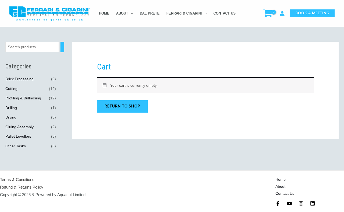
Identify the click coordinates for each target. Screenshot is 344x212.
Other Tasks (15, 146)
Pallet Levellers (18, 136)
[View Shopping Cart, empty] (267, 13)
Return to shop (122, 106)
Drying (10, 117)
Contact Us (284, 193)
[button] (130, 13)
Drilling (11, 108)
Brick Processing (19, 79)
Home (280, 179)
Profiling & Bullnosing (23, 98)
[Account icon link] (282, 13)
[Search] (62, 47)
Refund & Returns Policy (21, 187)
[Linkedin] (312, 203)
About (280, 186)
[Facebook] (277, 203)
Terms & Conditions (17, 179)
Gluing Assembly (19, 127)
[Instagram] (301, 203)
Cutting (11, 88)
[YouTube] (289, 203)
